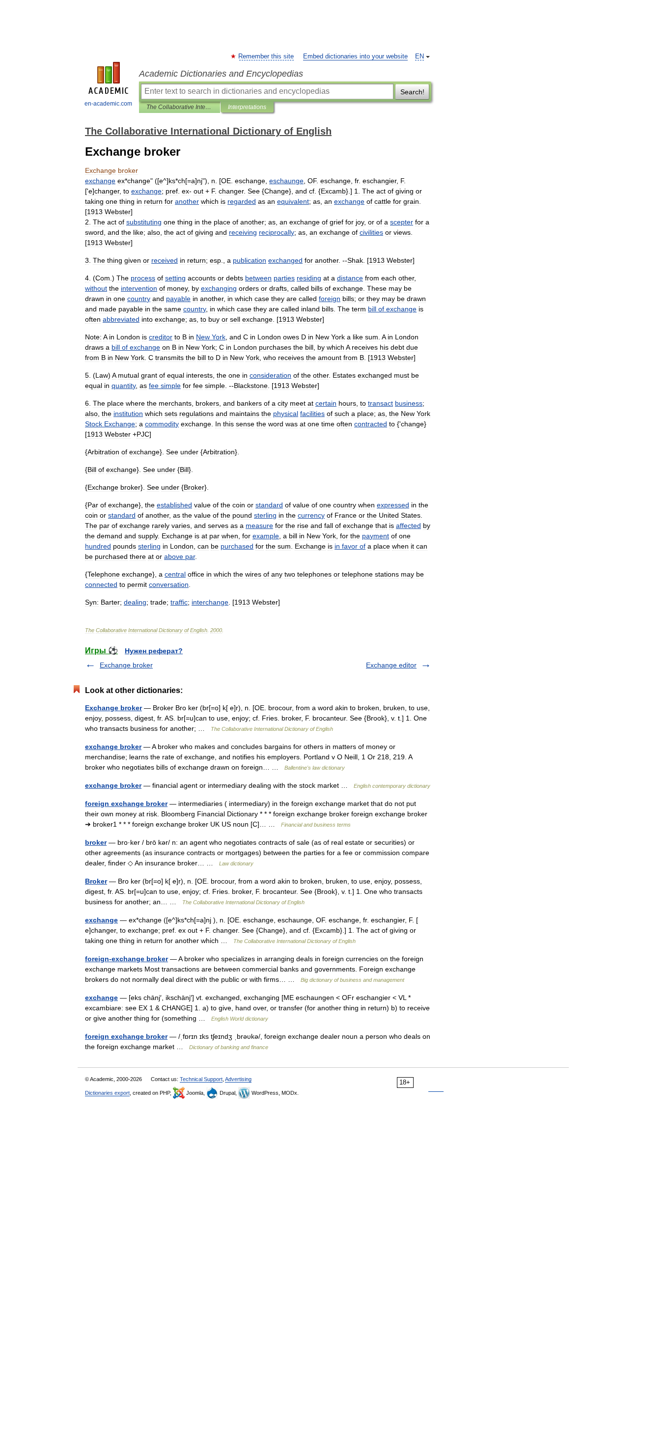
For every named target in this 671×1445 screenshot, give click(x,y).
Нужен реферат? (154, 651)
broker (96, 842)
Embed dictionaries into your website (355, 56)
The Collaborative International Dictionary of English (179, 107)
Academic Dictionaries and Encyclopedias (221, 74)
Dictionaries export (107, 1093)
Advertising (238, 1079)
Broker (96, 881)
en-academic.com (108, 103)
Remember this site (266, 56)
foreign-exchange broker (126, 959)
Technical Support (201, 1079)
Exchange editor (391, 665)
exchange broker (113, 746)
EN (419, 56)
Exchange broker (126, 665)
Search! (412, 92)
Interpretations (247, 107)
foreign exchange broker (126, 803)
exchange (101, 920)
